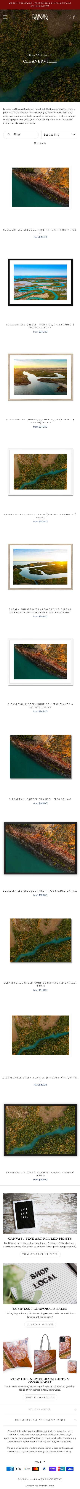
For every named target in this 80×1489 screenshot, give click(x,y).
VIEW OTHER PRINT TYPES (40, 1254)
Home (32, 55)
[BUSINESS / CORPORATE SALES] (40, 1284)
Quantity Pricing (40, 1324)
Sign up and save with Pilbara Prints (40, 1420)
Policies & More (39, 1409)
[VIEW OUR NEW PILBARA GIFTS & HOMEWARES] (40, 1354)
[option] (40, 5)
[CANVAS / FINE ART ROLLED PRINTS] (40, 1213)
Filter (16, 134)
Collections (43, 55)
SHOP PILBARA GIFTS (40, 1397)
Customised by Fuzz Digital (40, 1485)
